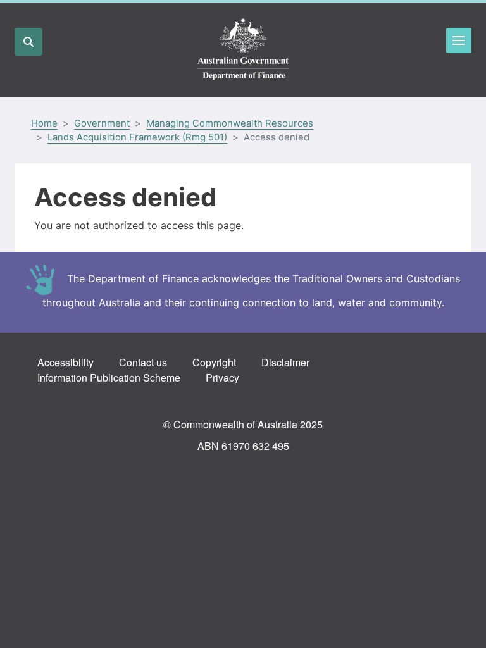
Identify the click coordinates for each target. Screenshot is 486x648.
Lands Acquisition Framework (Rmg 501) (137, 137)
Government (102, 123)
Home (44, 123)
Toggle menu (458, 40)
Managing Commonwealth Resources (229, 123)
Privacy (222, 377)
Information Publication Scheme (108, 377)
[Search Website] (28, 42)
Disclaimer (285, 362)
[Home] (243, 50)
